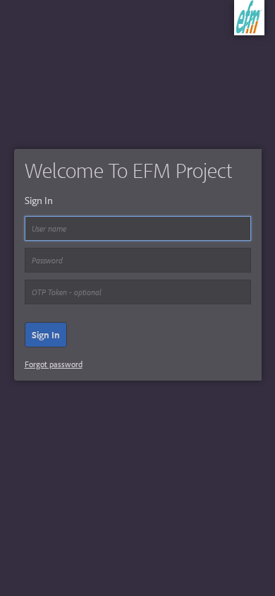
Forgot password (53, 364)
